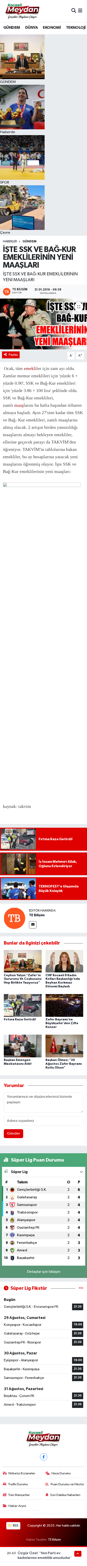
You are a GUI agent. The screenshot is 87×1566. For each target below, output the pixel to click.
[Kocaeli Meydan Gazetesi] (22, 11)
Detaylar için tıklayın (43, 1272)
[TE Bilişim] (14, 918)
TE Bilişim (37, 915)
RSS (15, 1525)
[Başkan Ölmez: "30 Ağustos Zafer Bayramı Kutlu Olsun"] (64, 1046)
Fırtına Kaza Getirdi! (20, 1019)
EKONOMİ (52, 28)
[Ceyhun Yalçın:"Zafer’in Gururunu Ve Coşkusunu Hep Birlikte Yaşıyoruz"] (23, 961)
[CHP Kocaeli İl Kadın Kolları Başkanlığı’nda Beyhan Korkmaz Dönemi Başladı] (64, 961)
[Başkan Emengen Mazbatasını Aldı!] (23, 1046)
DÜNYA (31, 28)
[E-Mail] (32, 924)
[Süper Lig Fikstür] (81, 1288)
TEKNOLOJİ (76, 28)
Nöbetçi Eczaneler (21, 1473)
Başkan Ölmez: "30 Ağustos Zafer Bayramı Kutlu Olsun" (64, 1063)
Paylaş (13, 354)
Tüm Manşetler (19, 1495)
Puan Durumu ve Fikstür (67, 1484)
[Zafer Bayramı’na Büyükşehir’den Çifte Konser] (64, 1005)
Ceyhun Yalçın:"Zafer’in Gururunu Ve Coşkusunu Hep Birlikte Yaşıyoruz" (22, 979)
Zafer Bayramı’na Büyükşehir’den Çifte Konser (62, 1023)
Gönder (13, 1133)
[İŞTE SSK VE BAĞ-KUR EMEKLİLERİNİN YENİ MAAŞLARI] (43, 324)
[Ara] (73, 11)
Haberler (10, 241)
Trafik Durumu (18, 1484)
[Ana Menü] (80, 11)
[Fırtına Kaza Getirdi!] (23, 1005)
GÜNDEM (11, 28)
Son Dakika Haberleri (65, 1495)
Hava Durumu (61, 1473)
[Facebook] (43, 1457)
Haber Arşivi (17, 1506)
